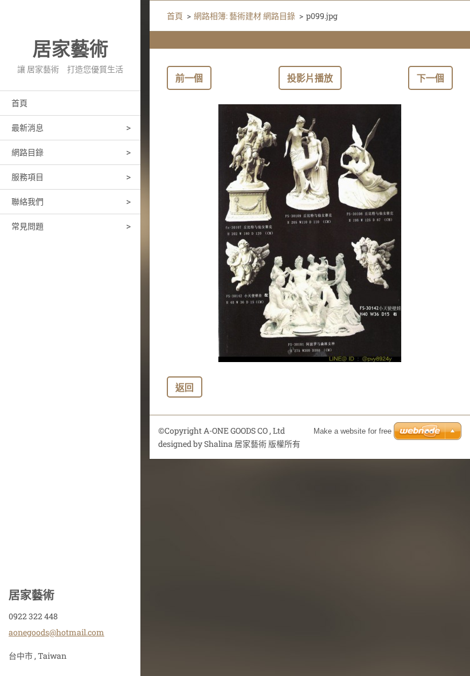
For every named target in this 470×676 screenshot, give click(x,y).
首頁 (19, 102)
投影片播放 (310, 78)
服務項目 (27, 176)
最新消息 (27, 127)
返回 (184, 387)
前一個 (189, 78)
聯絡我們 (27, 201)
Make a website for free (352, 431)
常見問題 (27, 226)
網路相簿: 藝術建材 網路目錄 (244, 15)
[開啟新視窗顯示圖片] (310, 233)
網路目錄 (27, 152)
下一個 (430, 78)
